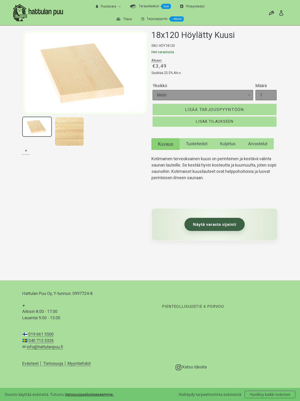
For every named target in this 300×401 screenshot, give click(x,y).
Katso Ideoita (194, 366)
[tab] (165, 144)
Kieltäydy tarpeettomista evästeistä (210, 394)
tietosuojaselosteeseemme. (89, 394)
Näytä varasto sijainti (214, 224)
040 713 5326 (41, 340)
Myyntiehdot (79, 363)
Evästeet (31, 363)
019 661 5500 (41, 334)
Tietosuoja (53, 363)
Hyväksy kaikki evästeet (270, 394)
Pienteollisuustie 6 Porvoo (193, 306)
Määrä (261, 85)
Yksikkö (160, 85)
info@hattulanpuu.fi (45, 346)
